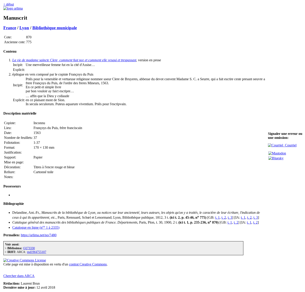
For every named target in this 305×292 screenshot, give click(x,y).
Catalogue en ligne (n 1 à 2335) (35, 227)
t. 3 (230, 217)
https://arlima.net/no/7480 (38, 235)
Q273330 (29, 248)
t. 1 (217, 217)
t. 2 (223, 217)
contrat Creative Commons (88, 264)
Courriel (290, 145)
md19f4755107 (36, 252)
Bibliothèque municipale (54, 27)
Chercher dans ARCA (19, 276)
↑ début (8, 4)
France (9, 27)
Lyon (24, 27)
